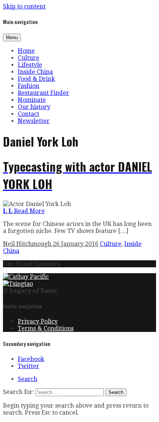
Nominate (32, 99)
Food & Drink (36, 78)
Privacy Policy (38, 321)
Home (26, 50)
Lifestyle (30, 64)
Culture (28, 57)
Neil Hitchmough (28, 243)
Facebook (31, 359)
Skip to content (24, 6)
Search (27, 378)
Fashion (28, 85)
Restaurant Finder (43, 92)
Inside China (35, 71)
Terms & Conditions (46, 328)
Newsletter (34, 120)
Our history (34, 106)
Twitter (28, 366)
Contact (28, 113)
